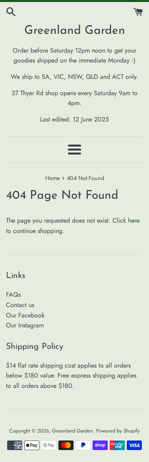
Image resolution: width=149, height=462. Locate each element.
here (133, 220)
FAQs (13, 294)
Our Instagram (25, 325)
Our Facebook (25, 315)
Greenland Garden (74, 31)
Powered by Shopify (118, 431)
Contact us (20, 304)
